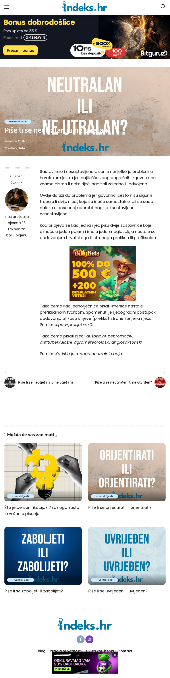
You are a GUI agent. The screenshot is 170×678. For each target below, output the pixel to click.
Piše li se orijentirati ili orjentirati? (120, 507)
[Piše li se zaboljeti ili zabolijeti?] (43, 556)
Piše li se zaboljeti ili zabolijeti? (33, 591)
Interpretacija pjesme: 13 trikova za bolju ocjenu (16, 226)
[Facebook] (81, 639)
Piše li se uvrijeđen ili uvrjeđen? (118, 591)
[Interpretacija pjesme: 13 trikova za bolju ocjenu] (16, 200)
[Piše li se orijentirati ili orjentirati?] (127, 472)
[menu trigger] (8, 6)
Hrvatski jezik (18, 121)
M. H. (21, 140)
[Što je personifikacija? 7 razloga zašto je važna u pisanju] (43, 472)
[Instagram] (89, 639)
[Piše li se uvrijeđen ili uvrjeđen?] (127, 556)
